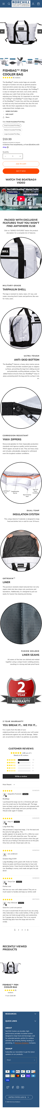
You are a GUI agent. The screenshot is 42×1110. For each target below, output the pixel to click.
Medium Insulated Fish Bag (12, 130)
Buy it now (21, 171)
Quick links (11, 1021)
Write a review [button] (21, 776)
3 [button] (22, 930)
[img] (7, 791)
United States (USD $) (17, 1097)
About (8, 1028)
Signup (8, 1048)
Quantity (6, 152)
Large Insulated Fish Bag (12, 134)
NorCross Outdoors (22, 1043)
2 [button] (18, 930)
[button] (3, 4)
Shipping (5, 142)
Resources (10, 1014)
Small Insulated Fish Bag (12, 125)
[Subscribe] (34, 1060)
